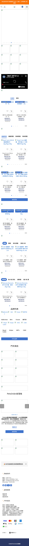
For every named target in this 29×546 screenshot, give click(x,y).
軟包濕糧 (15, 243)
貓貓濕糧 (11, 136)
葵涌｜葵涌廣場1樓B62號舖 (9, 506)
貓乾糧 (19, 279)
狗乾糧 (4, 279)
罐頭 (4, 243)
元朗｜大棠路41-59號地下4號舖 (10, 509)
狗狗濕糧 (24, 136)
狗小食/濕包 (11, 279)
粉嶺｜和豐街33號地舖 (8, 505)
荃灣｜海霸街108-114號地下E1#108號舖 (12, 510)
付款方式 (4, 495)
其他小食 (23, 243)
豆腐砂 (12, 98)
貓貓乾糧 (4, 136)
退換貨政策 (5, 497)
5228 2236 (12, 482)
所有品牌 (14, 339)
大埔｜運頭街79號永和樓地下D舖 (10, 507)
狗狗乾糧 (18, 136)
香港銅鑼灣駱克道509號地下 (14, 515)
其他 (17, 98)
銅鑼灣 (4, 515)
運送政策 (4, 494)
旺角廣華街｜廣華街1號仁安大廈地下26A (12, 512)
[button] (14, 464)
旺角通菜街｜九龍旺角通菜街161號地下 (12, 513)
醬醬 (9, 243)
